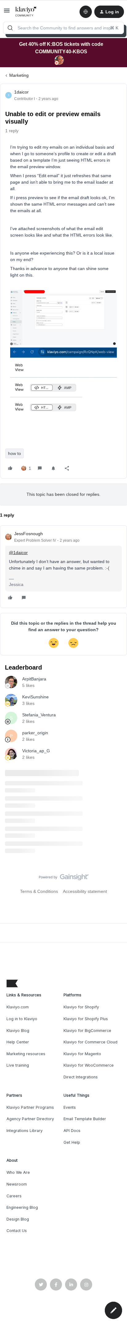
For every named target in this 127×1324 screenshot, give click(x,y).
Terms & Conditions (39, 891)
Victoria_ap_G (36, 750)
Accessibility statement (85, 891)
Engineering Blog (22, 1207)
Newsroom (16, 1184)
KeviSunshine (35, 696)
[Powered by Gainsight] (63, 878)
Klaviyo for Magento (82, 1053)
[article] (63, 567)
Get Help (71, 1142)
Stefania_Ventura (39, 714)
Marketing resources (25, 1053)
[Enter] (10, 28)
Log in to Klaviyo (21, 1018)
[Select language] (86, 12)
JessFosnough (28, 533)
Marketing (19, 75)
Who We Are (18, 1172)
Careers (14, 1196)
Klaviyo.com (17, 1007)
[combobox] (63, 28)
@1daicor (18, 552)
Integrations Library (24, 1130)
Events (69, 1107)
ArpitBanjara (34, 678)
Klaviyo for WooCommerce (88, 1065)
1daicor (21, 92)
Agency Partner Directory (30, 1118)
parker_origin (35, 732)
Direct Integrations (80, 1077)
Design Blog (17, 1219)
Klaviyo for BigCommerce (87, 1030)
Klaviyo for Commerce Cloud (90, 1042)
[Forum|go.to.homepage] (26, 12)
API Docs (71, 1130)
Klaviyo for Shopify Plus (85, 1018)
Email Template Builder (84, 1118)
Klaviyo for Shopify (81, 1007)
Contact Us (16, 1230)
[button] (6, 12)
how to (14, 453)
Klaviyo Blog (17, 1030)
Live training (17, 1065)
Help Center (17, 1042)
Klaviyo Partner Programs (30, 1107)
